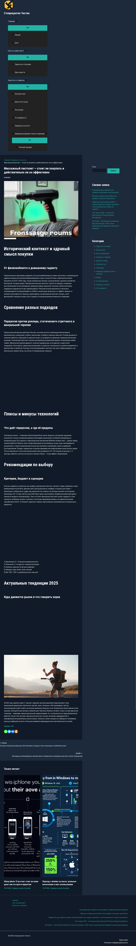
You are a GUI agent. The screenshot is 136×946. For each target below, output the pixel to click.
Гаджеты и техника (23, 64)
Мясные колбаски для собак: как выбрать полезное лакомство (104, 914)
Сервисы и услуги (22, 125)
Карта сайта (123, 940)
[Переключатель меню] (27, 28)
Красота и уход (21, 102)
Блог (17, 43)
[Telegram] (9, 731)
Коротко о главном (16, 80)
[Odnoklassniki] (16, 731)
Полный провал (25, 147)
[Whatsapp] (5, 731)
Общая (17, 35)
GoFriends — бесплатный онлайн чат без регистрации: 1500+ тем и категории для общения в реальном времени (86, 925)
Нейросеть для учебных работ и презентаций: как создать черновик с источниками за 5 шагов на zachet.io (88, 917)
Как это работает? (16, 51)
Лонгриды (19, 110)
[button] (16, 21)
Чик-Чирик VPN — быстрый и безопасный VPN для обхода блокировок (103, 215)
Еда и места (20, 72)
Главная (11, 21)
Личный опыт (20, 94)
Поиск (94, 167)
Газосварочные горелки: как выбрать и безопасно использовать (103, 910)
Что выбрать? (20, 117)
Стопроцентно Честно (17, 13)
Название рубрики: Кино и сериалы (30, 133)
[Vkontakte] (12, 731)
